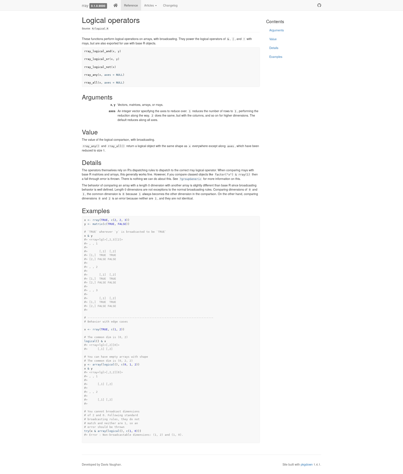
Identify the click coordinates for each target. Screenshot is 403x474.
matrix (98, 224)
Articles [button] (149, 5)
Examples (275, 56)
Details (273, 48)
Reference (131, 5)
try (86, 431)
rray (85, 5)
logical (90, 341)
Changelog (170, 5)
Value (273, 39)
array (97, 364)
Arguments (276, 30)
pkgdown (307, 464)
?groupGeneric (191, 179)
